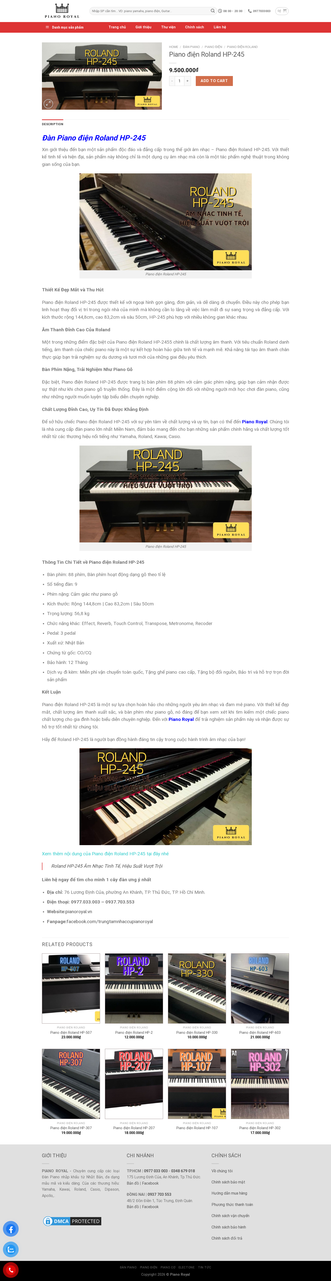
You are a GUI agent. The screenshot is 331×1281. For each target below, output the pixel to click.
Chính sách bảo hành (229, 1227)
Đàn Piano (191, 47)
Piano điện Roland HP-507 (71, 1033)
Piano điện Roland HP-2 (134, 1033)
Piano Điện (213, 47)
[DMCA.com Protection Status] (72, 1221)
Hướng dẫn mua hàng (229, 1193)
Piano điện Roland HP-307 (71, 1128)
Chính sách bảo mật (228, 1182)
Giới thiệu (143, 27)
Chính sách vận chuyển (230, 1215)
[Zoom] (48, 104)
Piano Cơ (168, 1267)
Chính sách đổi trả (227, 1238)
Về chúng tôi (222, 1171)
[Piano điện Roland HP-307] (71, 1084)
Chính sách (194, 27)
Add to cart (214, 80)
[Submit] (213, 11)
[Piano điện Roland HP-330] (197, 988)
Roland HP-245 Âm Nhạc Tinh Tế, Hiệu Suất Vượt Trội (106, 866)
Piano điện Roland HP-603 (260, 1033)
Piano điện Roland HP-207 (134, 1128)
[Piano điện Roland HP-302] (260, 1084)
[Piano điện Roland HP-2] (134, 988)
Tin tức (204, 1267)
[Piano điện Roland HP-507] (71, 988)
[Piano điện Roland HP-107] (197, 1084)
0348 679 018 (183, 1171)
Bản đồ (133, 1183)
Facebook (150, 1183)
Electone (187, 1267)
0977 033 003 (156, 1171)
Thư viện (168, 27)
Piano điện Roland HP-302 (260, 1128)
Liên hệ (220, 27)
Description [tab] (52, 124)
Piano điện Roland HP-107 (197, 1128)
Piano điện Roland (242, 47)
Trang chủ (117, 27)
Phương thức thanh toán (232, 1204)
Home (173, 47)
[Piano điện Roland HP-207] (134, 1084)
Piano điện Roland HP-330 (197, 1033)
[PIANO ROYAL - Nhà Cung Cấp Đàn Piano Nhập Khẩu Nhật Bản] (62, 11)
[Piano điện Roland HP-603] (260, 988)
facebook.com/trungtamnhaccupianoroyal (110, 921)
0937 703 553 (159, 1194)
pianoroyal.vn (78, 911)
